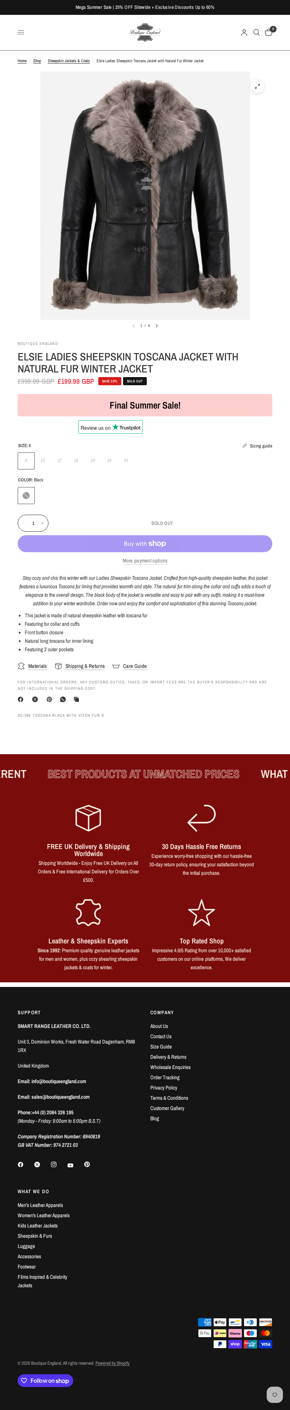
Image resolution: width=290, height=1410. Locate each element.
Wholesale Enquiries (170, 1067)
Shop (37, 61)
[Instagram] (58, 1164)
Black (26, 495)
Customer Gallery (167, 1108)
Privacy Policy (163, 1087)
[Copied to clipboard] (78, 699)
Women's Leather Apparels (44, 1215)
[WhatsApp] (64, 699)
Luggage (26, 1246)
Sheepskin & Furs (35, 1235)
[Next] (157, 326)
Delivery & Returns (168, 1057)
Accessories (29, 1256)
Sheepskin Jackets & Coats (69, 61)
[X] (36, 699)
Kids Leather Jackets (38, 1225)
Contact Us (161, 1036)
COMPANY (162, 1012)
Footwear (27, 1266)
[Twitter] (42, 1164)
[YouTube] (75, 1165)
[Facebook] (22, 699)
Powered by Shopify (112, 1363)
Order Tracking (165, 1077)
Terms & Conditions (169, 1098)
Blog (154, 1118)
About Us (159, 1026)
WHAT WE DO (33, 1191)
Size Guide (161, 1046)
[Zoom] (257, 86)
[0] (267, 32)
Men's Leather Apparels (40, 1205)
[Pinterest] (51, 699)
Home (22, 61)
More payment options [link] (145, 560)
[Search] (256, 32)
